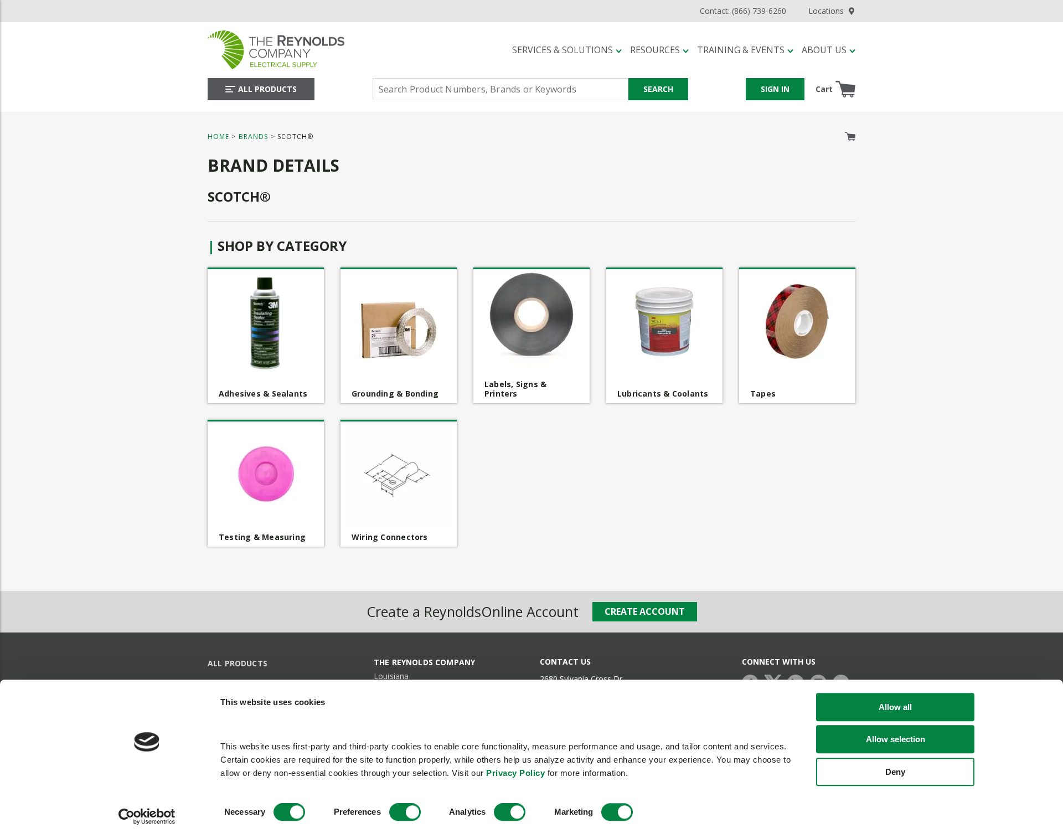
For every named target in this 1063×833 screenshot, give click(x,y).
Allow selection (895, 739)
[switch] (405, 812)
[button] (567, 50)
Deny (895, 772)
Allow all (895, 707)
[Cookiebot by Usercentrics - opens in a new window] (147, 817)
